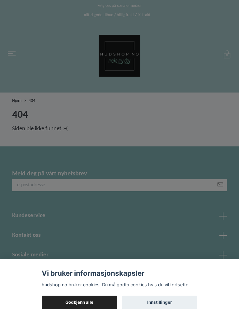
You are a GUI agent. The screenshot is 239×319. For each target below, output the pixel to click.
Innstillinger (159, 302)
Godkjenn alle (79, 302)
